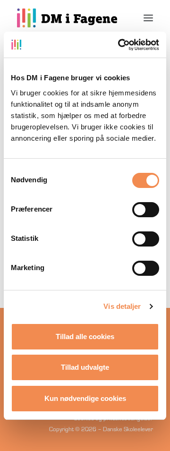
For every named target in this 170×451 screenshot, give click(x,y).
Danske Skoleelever (128, 429)
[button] (148, 18)
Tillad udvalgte (85, 367)
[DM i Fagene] (67, 18)
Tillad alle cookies (85, 336)
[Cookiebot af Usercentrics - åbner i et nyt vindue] (120, 45)
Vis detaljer (122, 306)
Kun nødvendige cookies (85, 398)
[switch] (145, 209)
